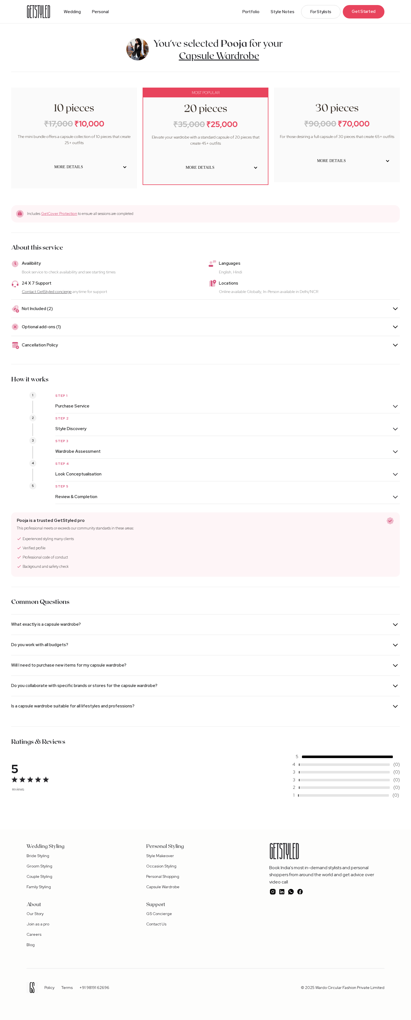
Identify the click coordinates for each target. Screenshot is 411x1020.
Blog (31, 944)
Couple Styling (39, 876)
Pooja (234, 43)
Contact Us (156, 924)
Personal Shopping (162, 876)
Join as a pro (38, 924)
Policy (49, 987)
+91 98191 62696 (94, 987)
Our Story (35, 913)
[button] (72, 11)
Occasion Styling (161, 866)
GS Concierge (159, 913)
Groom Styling (39, 866)
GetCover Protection (59, 213)
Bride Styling (38, 855)
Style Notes (282, 12)
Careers (34, 934)
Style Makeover (160, 855)
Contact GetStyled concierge (47, 291)
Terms (67, 987)
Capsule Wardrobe (162, 886)
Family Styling (39, 886)
